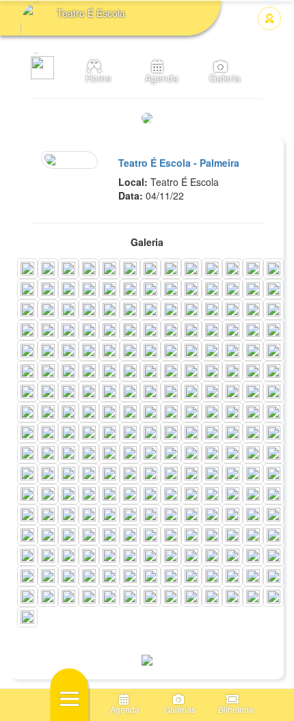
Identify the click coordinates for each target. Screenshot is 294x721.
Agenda (157, 78)
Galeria (221, 78)
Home (94, 78)
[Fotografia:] (27, 268)
